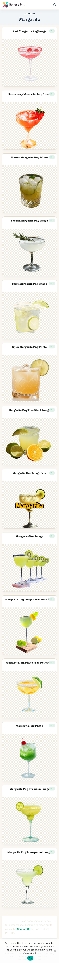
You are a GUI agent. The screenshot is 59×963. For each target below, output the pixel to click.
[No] (55, 951)
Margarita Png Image (29, 536)
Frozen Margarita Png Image (29, 220)
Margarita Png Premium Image (29, 788)
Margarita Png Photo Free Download (29, 662)
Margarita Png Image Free (29, 473)
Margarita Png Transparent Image (29, 852)
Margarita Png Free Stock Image (29, 410)
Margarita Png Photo (29, 725)
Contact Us (23, 929)
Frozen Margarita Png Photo (29, 157)
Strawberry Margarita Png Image (29, 94)
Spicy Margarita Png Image (29, 283)
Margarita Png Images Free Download (29, 599)
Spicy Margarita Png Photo (29, 346)
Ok (30, 958)
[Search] (54, 4)
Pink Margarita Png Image (29, 31)
